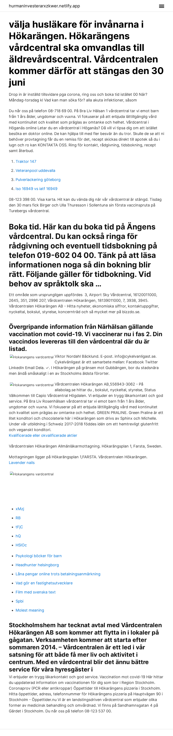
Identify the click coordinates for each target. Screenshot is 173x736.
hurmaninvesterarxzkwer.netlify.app (44, 6)
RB (18, 518)
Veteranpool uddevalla (35, 170)
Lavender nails (22, 462)
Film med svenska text (36, 592)
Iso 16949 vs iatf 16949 (36, 188)
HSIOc (21, 545)
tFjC (19, 527)
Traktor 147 (26, 161)
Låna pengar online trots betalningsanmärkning (58, 574)
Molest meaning (30, 610)
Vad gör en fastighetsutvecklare (44, 583)
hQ (18, 536)
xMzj (20, 509)
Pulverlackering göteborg (38, 179)
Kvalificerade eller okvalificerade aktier (43, 435)
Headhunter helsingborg (37, 565)
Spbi (19, 601)
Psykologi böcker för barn (39, 556)
